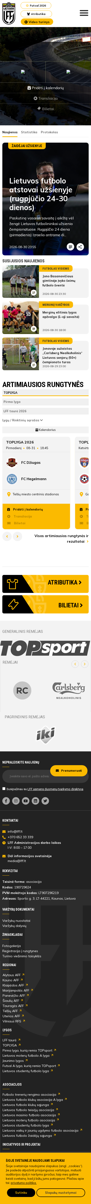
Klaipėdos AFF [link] (13, 985)
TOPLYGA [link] (10, 1045)
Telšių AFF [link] (10, 1011)
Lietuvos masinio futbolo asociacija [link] (29, 1115)
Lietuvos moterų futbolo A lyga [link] (26, 1055)
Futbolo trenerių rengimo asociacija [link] (29, 1094)
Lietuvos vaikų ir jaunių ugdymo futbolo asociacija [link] (40, 1130)
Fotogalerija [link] (11, 946)
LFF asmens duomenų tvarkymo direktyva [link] (55, 789)
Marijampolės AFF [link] (16, 990)
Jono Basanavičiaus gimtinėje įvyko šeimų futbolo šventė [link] (58, 280)
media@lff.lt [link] (17, 861)
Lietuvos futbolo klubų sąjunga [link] (26, 1105)
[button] (75, 664)
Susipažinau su (45, 789)
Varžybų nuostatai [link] (16, 921)
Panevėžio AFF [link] (14, 995)
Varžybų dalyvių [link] (14, 926)
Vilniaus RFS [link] (12, 1021)
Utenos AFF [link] (11, 1016)
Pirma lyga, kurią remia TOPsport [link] (27, 1050)
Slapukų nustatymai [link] (61, 1192)
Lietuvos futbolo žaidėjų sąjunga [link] (27, 1136)
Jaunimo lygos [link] (13, 1061)
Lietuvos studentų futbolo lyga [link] (26, 1071)
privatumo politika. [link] (24, 1183)
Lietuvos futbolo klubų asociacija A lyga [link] (33, 1100)
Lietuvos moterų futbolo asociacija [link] (29, 1120)
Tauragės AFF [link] (13, 1006)
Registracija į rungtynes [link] (20, 951)
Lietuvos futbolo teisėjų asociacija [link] (28, 1110)
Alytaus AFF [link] (12, 975)
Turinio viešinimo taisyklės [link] (21, 956)
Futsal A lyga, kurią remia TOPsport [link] (29, 1066)
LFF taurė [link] (10, 1040)
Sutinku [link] (21, 1192)
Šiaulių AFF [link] (11, 1001)
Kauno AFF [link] (11, 980)
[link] (8, 13)
